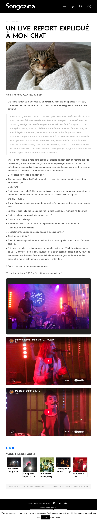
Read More (55, 517)
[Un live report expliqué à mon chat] (48, 66)
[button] (43, 325)
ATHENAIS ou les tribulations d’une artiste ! (26, 486)
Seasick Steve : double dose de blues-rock (70, 486)
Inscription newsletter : (48, 508)
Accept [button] (45, 517)
